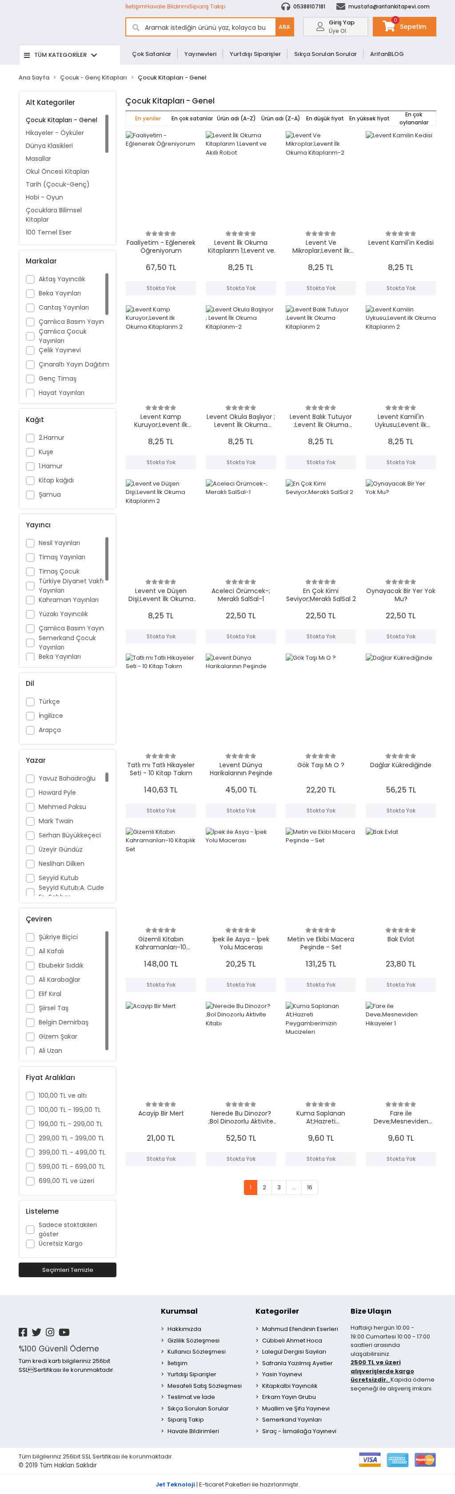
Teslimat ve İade (191, 1397)
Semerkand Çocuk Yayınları (67, 642)
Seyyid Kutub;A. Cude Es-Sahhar (71, 892)
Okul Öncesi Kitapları (57, 171)
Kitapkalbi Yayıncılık (290, 1386)
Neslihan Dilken (61, 863)
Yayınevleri (200, 54)
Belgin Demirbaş (63, 1022)
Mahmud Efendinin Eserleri (300, 1329)
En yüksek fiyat (369, 118)
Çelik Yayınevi (60, 350)
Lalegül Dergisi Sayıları (294, 1351)
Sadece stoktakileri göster (68, 1229)
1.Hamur (51, 466)
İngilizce (51, 715)
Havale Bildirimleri (193, 1431)
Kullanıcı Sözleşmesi (197, 1351)
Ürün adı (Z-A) (280, 118)
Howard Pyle (57, 792)
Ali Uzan (50, 1050)
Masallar (38, 158)
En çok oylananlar (413, 118)
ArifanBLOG (387, 54)
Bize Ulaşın (371, 1311)
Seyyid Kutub (59, 877)
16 (309, 1187)
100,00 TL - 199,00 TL (70, 1109)
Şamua (50, 494)
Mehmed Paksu (62, 806)
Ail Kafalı (51, 951)
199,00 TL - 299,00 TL (71, 1124)
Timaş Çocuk (59, 571)
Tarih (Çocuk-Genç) (58, 184)
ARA (284, 27)
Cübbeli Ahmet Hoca (292, 1340)
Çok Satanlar (151, 54)
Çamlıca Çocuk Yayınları (63, 336)
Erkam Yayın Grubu (289, 1397)
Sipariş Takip (207, 6)
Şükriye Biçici (58, 936)
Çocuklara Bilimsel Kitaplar (54, 215)
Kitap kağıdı (56, 480)
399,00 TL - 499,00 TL (72, 1152)
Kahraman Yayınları (69, 599)
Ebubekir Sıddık (61, 965)
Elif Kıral (50, 993)
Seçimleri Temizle (67, 1270)
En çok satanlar (192, 118)
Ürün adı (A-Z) (236, 118)
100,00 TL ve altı (63, 1095)
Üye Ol (337, 31)
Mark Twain (56, 821)
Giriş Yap (342, 22)
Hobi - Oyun (44, 197)
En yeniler (148, 118)
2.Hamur (51, 437)
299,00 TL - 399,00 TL (71, 1138)
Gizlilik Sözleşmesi (194, 1340)
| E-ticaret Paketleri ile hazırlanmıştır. (228, 1484)
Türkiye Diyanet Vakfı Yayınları (71, 586)
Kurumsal (179, 1311)
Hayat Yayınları (61, 392)
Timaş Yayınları (62, 557)
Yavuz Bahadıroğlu (67, 778)
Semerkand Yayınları (292, 1419)
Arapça (50, 729)
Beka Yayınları (60, 293)
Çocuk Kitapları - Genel (61, 120)
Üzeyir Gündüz (61, 849)
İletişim (135, 6)
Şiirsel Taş (53, 1008)
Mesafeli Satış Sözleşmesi (205, 1386)
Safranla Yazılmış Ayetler (297, 1363)
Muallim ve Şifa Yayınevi (296, 1408)
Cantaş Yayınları (64, 307)
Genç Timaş (57, 378)
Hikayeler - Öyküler (55, 132)
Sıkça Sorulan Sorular (325, 54)
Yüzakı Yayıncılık (63, 614)
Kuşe (46, 451)
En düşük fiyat (325, 118)
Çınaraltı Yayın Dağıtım (74, 364)
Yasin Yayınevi (282, 1374)
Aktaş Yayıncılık (62, 279)
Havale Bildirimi (167, 6)
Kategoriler (277, 1311)
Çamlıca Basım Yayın (71, 321)
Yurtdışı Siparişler (255, 54)
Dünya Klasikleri (49, 145)
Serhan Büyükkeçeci (70, 835)
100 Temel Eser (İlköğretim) (49, 237)
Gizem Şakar (58, 1036)
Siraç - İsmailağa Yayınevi (299, 1431)
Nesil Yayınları (59, 542)
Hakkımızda (184, 1329)
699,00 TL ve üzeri (66, 1180)
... (294, 1187)
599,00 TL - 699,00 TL (72, 1166)
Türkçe (49, 701)
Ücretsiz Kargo (61, 1243)
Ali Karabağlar (59, 979)
